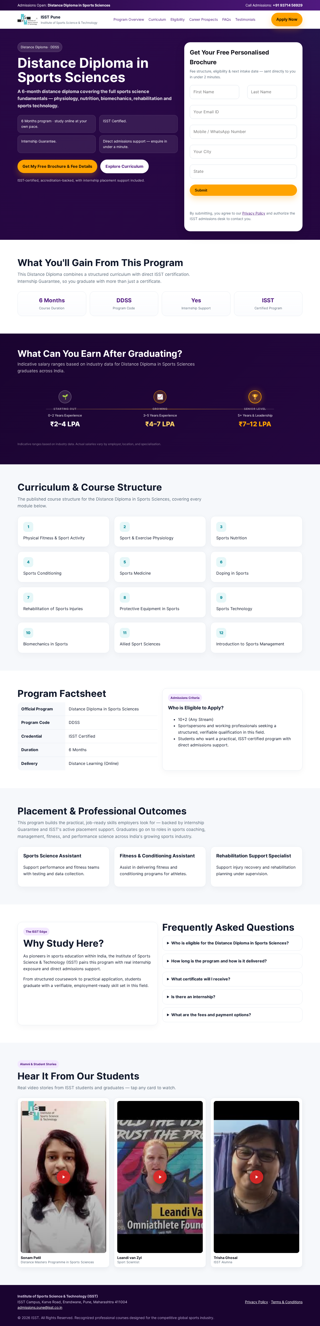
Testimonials (245, 19)
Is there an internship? (193, 996)
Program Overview (129, 19)
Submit (201, 190)
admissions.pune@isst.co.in (40, 1307)
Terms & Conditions (286, 1302)
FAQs (226, 19)
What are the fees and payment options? (211, 1014)
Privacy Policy (253, 213)
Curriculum (157, 19)
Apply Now (287, 19)
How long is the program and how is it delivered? (219, 960)
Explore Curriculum (125, 166)
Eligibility (177, 19)
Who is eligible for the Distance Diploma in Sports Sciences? (230, 942)
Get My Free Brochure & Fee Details (57, 166)
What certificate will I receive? (200, 978)
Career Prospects (203, 19)
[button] (63, 1177)
